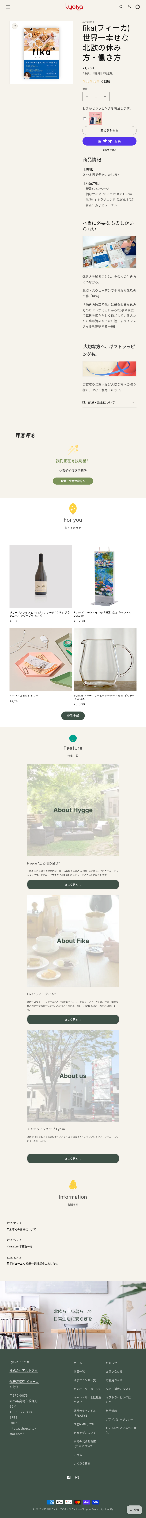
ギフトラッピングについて (120, 1400)
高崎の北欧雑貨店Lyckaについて (85, 1444)
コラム (78, 1454)
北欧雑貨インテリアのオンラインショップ (63, 1509)
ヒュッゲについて (85, 1432)
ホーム (78, 1362)
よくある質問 (82, 1463)
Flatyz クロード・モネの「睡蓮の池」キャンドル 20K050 (102, 614)
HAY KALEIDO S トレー (24, 695)
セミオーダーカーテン (88, 1388)
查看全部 (73, 715)
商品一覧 (79, 1371)
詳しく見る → (73, 884)
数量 (85, 88)
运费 (109, 73)
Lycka (88, 1509)
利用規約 (111, 1410)
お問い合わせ (114, 1371)
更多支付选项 (109, 150)
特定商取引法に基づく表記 (121, 1430)
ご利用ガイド (114, 1380)
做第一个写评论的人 (73, 481)
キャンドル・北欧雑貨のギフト (88, 1400)
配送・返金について (118, 1388)
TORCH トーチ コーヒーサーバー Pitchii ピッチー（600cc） (104, 697)
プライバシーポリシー (120, 1419)
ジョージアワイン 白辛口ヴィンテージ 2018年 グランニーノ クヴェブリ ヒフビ (40, 614)
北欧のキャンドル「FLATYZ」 (85, 1413)
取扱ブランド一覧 (85, 1380)
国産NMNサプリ (84, 1424)
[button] (8, 7)
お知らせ (111, 1362)
